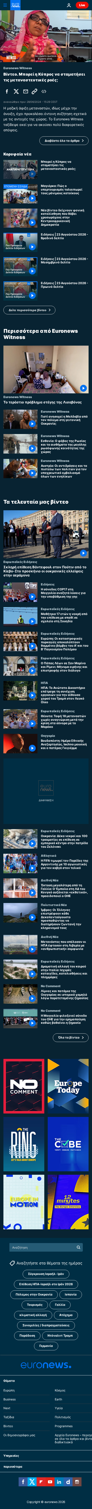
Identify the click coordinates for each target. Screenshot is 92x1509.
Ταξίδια (8, 1417)
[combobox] (46, 1247)
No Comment (51, 985)
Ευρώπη (9, 1390)
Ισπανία (71, 1294)
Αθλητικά (48, 855)
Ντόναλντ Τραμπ (60, 1335)
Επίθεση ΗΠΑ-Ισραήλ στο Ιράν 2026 (46, 1284)
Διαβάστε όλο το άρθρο (62, 140)
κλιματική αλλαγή (33, 1315)
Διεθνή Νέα (49, 880)
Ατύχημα (66, 1315)
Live (82, 5)
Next (6, 1408)
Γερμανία (46, 1346)
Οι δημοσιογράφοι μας (19, 1435)
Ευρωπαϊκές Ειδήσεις (20, 561)
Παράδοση (27, 1335)
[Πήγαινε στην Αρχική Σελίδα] (15, 5)
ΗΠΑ (44, 682)
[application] (46, 36)
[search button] (78, 1247)
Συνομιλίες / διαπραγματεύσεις (46, 1325)
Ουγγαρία (48, 735)
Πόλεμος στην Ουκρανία (34, 1294)
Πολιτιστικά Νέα (54, 904)
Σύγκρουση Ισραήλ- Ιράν (46, 1274)
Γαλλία (60, 1304)
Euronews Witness (17, 397)
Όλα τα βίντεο (69, 1037)
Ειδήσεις (48, 584)
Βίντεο (8, 1426)
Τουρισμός (35, 1304)
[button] (29, 310)
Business (9, 1399)
